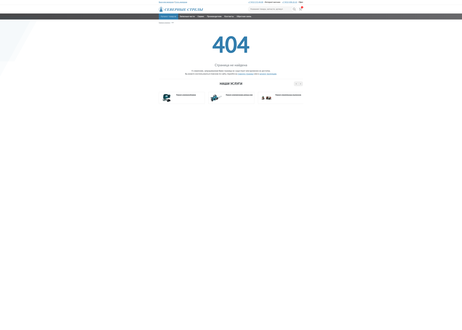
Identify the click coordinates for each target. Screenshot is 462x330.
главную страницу (246, 74)
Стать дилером (181, 2)
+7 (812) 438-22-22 (289, 2)
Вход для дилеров (166, 2)
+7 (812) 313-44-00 (255, 2)
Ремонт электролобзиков (186, 95)
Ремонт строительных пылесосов (288, 95)
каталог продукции (268, 74)
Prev (295, 84)
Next (300, 84)
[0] (300, 9)
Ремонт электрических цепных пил (239, 95)
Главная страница (164, 22)
